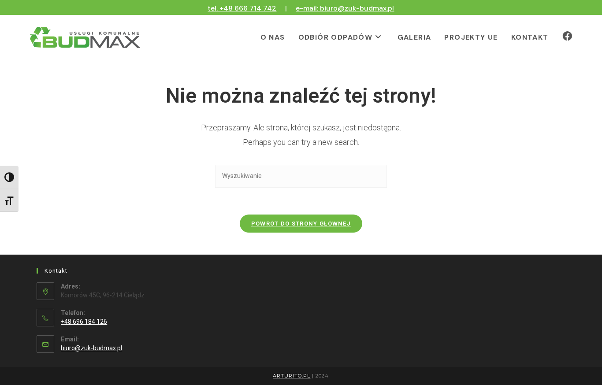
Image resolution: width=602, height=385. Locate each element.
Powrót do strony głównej (301, 223)
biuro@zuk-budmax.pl (91, 348)
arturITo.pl (291, 376)
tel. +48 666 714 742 (242, 8)
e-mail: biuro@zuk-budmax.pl (345, 8)
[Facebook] (567, 36)
